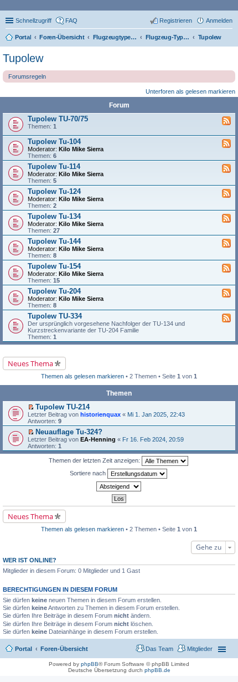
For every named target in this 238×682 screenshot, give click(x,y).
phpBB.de (157, 670)
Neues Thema (30, 363)
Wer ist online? (29, 560)
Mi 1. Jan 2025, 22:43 (156, 414)
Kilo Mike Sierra (81, 149)
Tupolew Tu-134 (54, 216)
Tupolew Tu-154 (54, 266)
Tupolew (23, 58)
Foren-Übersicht (64, 648)
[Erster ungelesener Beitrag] (31, 407)
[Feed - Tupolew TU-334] (226, 319)
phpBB (90, 664)
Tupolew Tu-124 (54, 191)
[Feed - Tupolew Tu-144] (226, 244)
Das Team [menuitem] (159, 648)
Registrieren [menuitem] (175, 20)
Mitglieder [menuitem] (200, 648)
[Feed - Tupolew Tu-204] (226, 294)
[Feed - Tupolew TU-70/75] (226, 121)
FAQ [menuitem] (71, 20)
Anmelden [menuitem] (219, 20)
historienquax (100, 414)
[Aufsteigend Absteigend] (119, 486)
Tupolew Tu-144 (54, 241)
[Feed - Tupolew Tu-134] (226, 219)
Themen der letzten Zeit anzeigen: (95, 460)
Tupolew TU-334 (55, 316)
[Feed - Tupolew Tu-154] (226, 269)
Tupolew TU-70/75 (58, 119)
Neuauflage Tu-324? (68, 432)
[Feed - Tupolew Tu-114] (226, 169)
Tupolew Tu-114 (54, 166)
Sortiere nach (88, 473)
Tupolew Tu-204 (54, 291)
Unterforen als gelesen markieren (190, 91)
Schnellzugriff (33, 20)
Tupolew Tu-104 (54, 141)
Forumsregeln (27, 76)
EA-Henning (98, 439)
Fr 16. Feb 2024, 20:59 (153, 439)
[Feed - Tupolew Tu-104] (226, 144)
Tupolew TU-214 (62, 407)
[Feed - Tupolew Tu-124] (226, 194)
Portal (23, 37)
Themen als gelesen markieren (82, 376)
